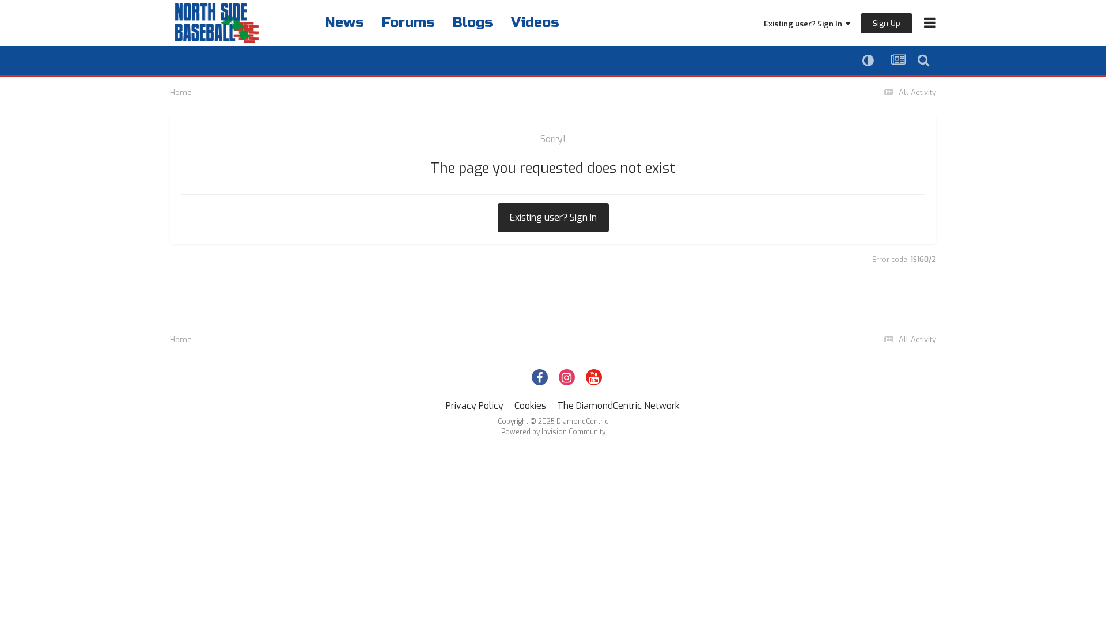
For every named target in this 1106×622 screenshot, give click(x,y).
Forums (408, 22)
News (344, 22)
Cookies (530, 406)
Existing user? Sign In (805, 24)
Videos (535, 22)
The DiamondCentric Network (618, 406)
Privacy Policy (474, 406)
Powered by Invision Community (553, 432)
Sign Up (886, 23)
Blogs (473, 22)
